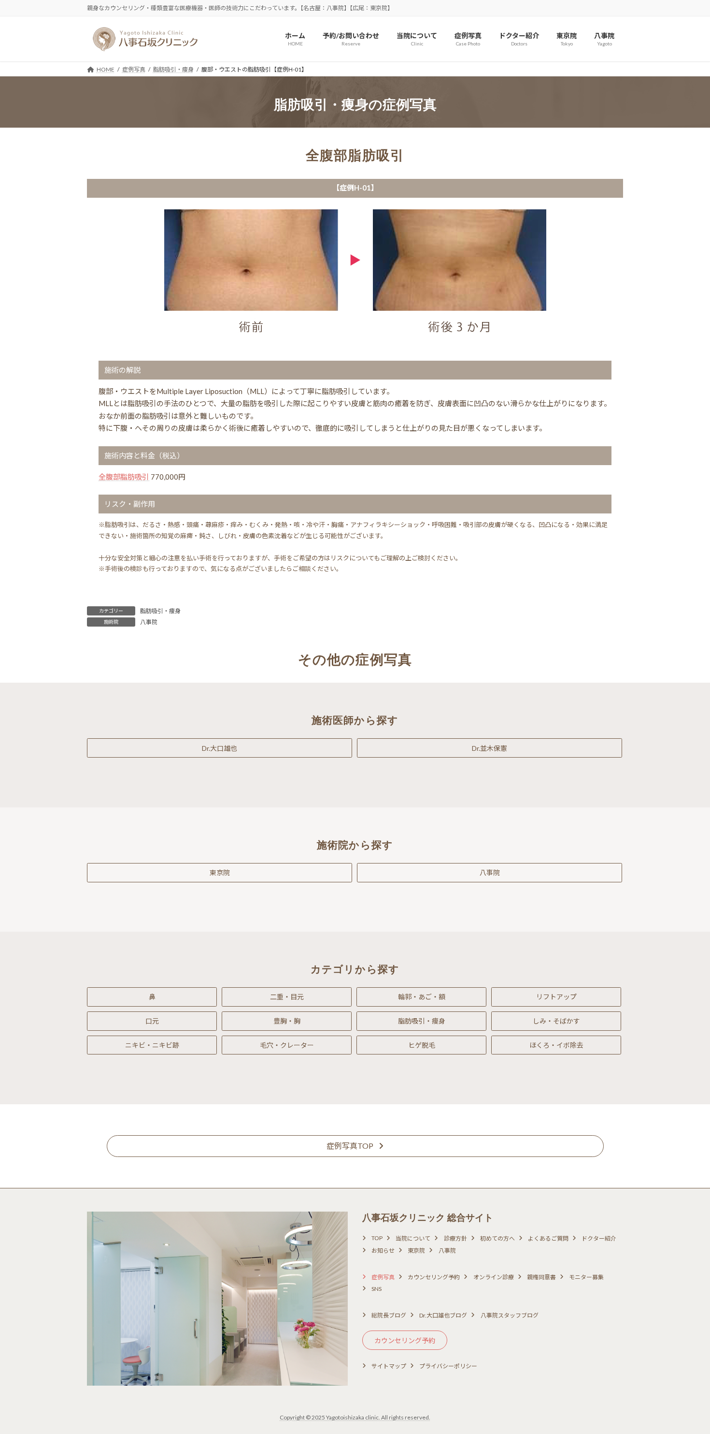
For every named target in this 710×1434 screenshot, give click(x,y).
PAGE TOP (685, 1382)
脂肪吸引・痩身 (160, 611)
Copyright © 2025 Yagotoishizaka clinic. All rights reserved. (355, 1417)
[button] (219, 748)
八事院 (148, 622)
